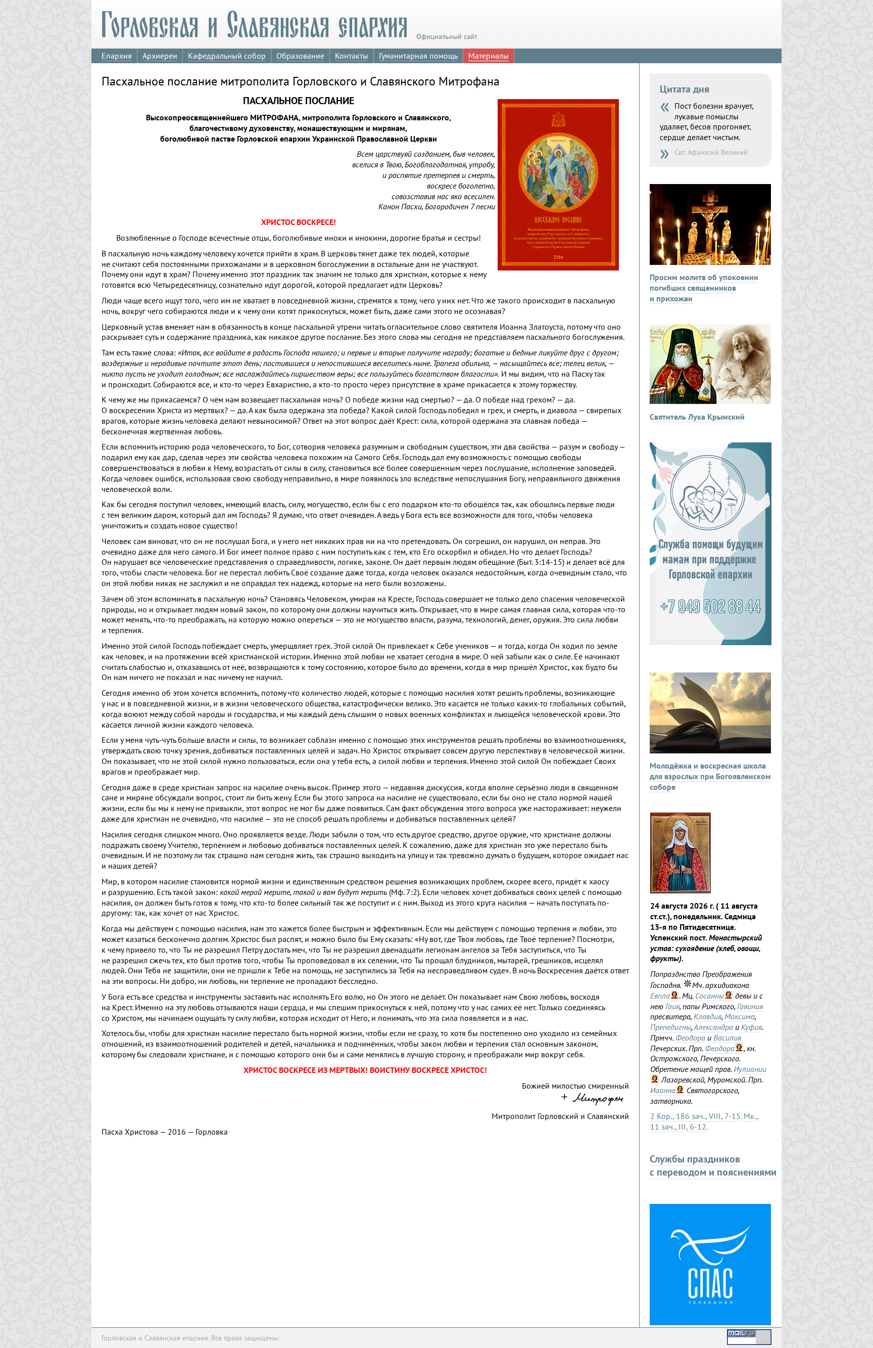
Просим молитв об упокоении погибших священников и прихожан (704, 287)
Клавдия (707, 1016)
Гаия (672, 1006)
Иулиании (750, 1069)
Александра (713, 1027)
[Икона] (680, 890)
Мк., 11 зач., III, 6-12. (704, 1121)
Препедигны (670, 1027)
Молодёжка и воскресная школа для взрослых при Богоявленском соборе (710, 776)
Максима (739, 1016)
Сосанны (709, 996)
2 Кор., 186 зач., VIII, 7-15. (696, 1116)
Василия (727, 1037)
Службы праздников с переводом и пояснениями (713, 1165)
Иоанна (662, 1090)
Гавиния (750, 1006)
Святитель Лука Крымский (697, 417)
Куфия (751, 1027)
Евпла (660, 996)
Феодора (690, 1037)
